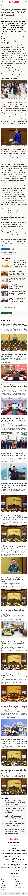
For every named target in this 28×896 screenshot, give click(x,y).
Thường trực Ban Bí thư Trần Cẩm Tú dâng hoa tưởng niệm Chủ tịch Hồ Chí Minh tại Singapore (18, 301)
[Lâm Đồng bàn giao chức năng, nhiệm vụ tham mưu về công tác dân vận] (4, 286)
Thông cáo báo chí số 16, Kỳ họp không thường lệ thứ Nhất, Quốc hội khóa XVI (14, 516)
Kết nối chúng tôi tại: (14, 873)
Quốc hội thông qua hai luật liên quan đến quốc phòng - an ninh (13, 547)
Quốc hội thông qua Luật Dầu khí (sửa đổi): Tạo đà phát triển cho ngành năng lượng (14, 675)
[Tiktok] (10, 876)
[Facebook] (17, 876)
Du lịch (16, 885)
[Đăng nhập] (23, 2)
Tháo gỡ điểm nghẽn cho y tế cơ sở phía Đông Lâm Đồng (14, 817)
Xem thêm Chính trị (7, 320)
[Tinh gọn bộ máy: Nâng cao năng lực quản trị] (14, 629)
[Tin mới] (4, 2)
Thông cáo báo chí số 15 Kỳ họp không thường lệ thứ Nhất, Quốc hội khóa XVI (14, 740)
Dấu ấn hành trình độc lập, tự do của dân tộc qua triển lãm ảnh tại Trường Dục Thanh (17, 293)
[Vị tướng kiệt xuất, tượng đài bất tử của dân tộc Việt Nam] (4, 280)
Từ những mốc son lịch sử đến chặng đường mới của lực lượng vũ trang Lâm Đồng (15, 831)
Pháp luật (3, 883)
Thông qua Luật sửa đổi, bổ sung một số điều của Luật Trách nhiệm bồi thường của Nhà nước (14, 485)
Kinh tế (20, 5)
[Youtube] (14, 876)
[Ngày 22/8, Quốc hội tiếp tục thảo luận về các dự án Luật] (14, 786)
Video (2, 889)
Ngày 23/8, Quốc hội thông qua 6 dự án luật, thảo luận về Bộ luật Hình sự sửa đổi (13, 643)
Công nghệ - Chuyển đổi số (21, 887)
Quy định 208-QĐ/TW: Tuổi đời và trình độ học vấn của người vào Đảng (20, 263)
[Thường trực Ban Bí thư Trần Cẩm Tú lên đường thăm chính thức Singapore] (14, 471)
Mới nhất (6, 5)
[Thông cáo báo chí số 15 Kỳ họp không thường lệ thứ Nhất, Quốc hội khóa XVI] (14, 757)
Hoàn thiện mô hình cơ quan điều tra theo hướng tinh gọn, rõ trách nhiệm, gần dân (14, 823)
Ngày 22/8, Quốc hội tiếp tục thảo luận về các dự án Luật (13, 771)
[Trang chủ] (2, 5)
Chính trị (11, 5)
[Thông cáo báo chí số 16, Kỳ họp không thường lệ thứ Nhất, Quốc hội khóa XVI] (14, 533)
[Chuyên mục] (2, 2)
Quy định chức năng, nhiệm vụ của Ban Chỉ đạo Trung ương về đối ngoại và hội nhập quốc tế (14, 708)
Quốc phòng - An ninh (19, 883)
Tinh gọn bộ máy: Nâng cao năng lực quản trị (13, 611)
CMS (12, 893)
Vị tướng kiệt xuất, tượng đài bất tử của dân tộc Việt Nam (17, 279)
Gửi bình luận (6, 313)
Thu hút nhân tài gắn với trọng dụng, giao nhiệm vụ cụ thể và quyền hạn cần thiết (14, 386)
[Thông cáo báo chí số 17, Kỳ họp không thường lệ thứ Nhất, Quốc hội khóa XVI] (4, 273)
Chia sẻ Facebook (6, 249)
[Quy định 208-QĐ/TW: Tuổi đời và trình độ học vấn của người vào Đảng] (7, 264)
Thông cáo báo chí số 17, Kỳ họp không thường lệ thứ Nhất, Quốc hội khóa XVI (17, 273)
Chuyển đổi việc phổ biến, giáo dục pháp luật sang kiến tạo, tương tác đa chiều (13, 579)
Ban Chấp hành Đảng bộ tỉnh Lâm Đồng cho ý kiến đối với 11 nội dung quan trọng (15, 802)
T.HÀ (2, 17)
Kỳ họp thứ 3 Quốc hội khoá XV (10, 252)
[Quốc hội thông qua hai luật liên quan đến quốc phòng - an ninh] (14, 565)
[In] (12, 249)
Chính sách (3, 887)
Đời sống (17, 881)
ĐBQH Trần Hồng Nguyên (9, 254)
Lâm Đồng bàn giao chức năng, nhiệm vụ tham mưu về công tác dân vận (18, 286)
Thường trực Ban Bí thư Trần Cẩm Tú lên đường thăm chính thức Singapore (13, 454)
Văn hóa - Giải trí (4, 885)
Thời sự (16, 5)
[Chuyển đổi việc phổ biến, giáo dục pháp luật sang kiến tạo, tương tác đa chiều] (14, 597)
